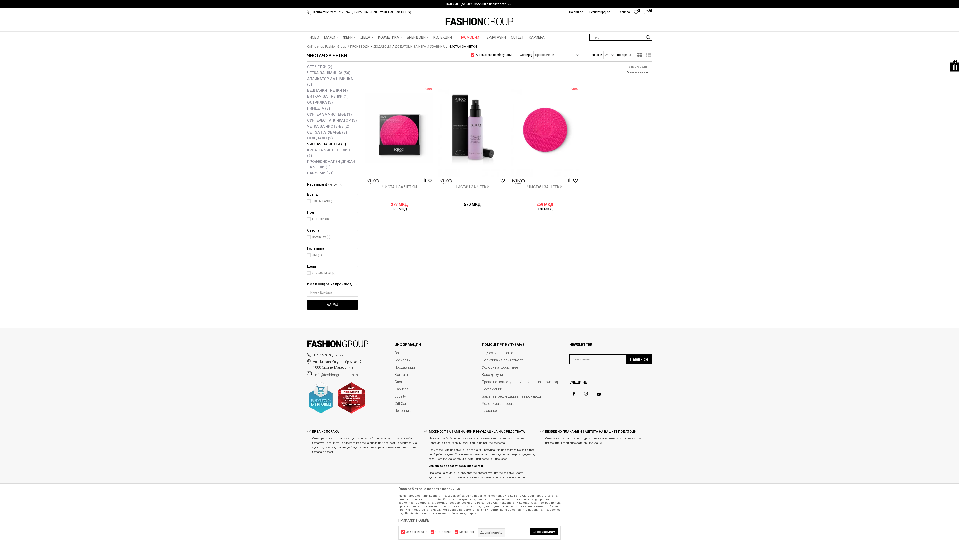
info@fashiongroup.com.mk (337, 375)
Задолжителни (416, 532)
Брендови (403, 360)
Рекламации (492, 389)
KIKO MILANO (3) (323, 201)
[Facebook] (574, 394)
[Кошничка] (648, 13)
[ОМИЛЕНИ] (636, 13)
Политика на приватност (502, 360)
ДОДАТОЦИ (382, 46)
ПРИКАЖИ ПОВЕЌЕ (413, 520)
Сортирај (526, 55)
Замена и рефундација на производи (512, 396)
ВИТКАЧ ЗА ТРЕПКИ (328, 96)
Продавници (405, 367)
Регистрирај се (599, 12)
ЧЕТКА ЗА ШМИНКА (329, 73)
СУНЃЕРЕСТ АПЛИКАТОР (332, 120)
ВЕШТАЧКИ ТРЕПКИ (327, 90)
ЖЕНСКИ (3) (320, 219)
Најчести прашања (497, 353)
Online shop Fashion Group (326, 46)
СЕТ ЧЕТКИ (319, 67)
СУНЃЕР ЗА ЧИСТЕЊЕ (329, 114)
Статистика (443, 532)
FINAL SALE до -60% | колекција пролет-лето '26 (478, 4)
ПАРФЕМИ (320, 173)
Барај (332, 305)
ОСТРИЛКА (320, 102)
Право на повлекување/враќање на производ (520, 382)
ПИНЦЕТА (318, 108)
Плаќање (489, 411)
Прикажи (596, 55)
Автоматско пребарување (494, 55)
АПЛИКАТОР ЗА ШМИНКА (330, 82)
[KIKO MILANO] (373, 181)
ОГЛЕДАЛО (320, 138)
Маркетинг (466, 532)
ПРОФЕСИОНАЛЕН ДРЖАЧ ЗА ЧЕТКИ (331, 164)
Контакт (401, 375)
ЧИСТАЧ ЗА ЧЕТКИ (326, 144)
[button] (620, 37)
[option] (479, 4)
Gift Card (401, 404)
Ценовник (403, 411)
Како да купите (494, 375)
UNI (317, 255)
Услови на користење (500, 367)
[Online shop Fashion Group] (479, 21)
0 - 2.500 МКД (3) (324, 273)
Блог (399, 382)
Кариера (402, 389)
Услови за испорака (499, 404)
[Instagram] (586, 394)
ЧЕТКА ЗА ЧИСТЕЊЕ (328, 126)
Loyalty (400, 396)
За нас (400, 353)
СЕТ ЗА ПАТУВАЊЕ (327, 132)
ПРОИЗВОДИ (360, 46)
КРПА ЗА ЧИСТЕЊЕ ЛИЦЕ (329, 153)
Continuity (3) (321, 237)
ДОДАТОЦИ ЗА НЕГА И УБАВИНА (420, 46)
